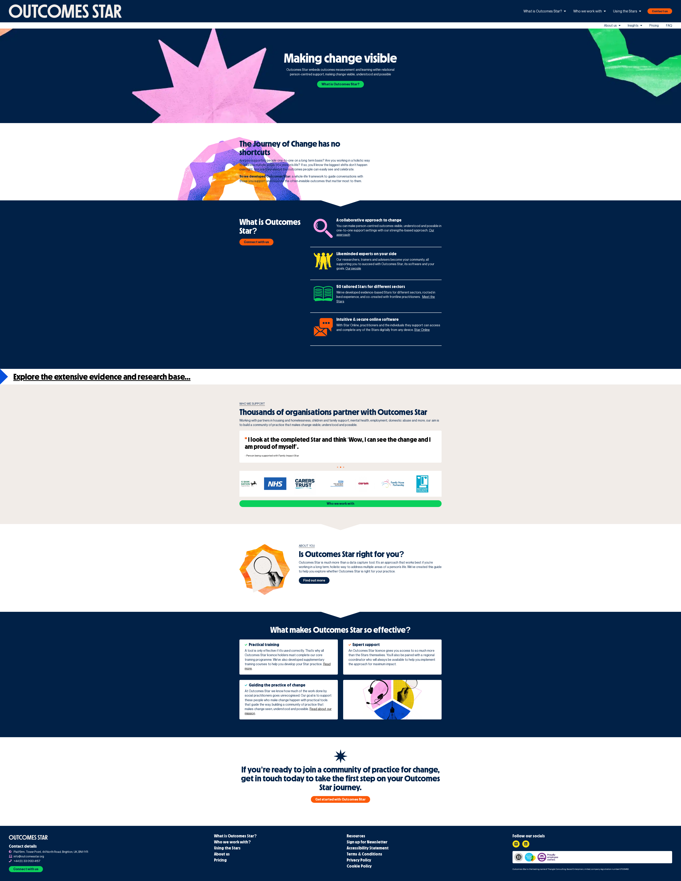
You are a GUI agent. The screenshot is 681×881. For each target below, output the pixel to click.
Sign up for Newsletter (367, 842)
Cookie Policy (359, 866)
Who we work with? (232, 842)
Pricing (654, 25)
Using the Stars (625, 11)
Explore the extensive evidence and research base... (101, 376)
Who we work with (587, 11)
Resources (356, 836)
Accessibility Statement (368, 848)
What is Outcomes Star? (543, 11)
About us (610, 25)
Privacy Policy (359, 860)
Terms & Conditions (364, 854)
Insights (633, 25)
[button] (337, 467)
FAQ (669, 25)
